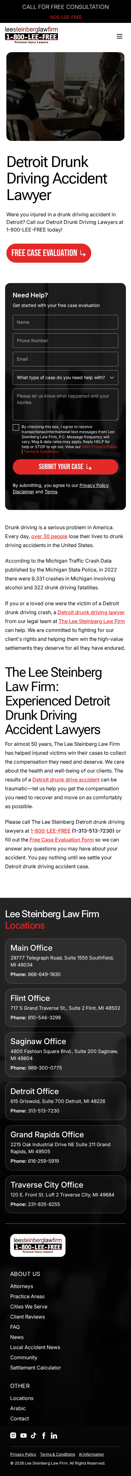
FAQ (15, 1327)
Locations (21, 1398)
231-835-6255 (44, 1204)
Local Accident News (35, 1347)
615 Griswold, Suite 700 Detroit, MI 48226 (57, 1101)
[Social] (13, 1435)
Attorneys (21, 1286)
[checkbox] (16, 427)
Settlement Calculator (35, 1367)
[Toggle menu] (119, 36)
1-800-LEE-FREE (51, 831)
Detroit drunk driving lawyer (91, 612)
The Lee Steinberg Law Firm (92, 621)
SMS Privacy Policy (100, 446)
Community (24, 1357)
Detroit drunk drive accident (66, 779)
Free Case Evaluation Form (62, 839)
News (17, 1337)
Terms (51, 491)
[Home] (31, 35)
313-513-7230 (43, 1111)
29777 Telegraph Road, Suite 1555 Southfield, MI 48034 (62, 961)
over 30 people (49, 536)
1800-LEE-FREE (65, 17)
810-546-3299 (44, 1018)
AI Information (91, 1454)
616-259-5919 (43, 1161)
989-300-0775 (45, 1068)
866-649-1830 (44, 974)
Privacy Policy (23, 1454)
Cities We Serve (28, 1306)
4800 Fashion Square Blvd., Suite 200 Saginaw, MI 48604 (64, 1054)
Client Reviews (27, 1316)
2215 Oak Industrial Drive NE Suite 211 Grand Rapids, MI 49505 (60, 1147)
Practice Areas (27, 1296)
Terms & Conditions (41, 451)
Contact (19, 1418)
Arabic (18, 1408)
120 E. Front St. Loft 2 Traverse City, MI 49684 (62, 1195)
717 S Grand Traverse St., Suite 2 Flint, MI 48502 (65, 1008)
